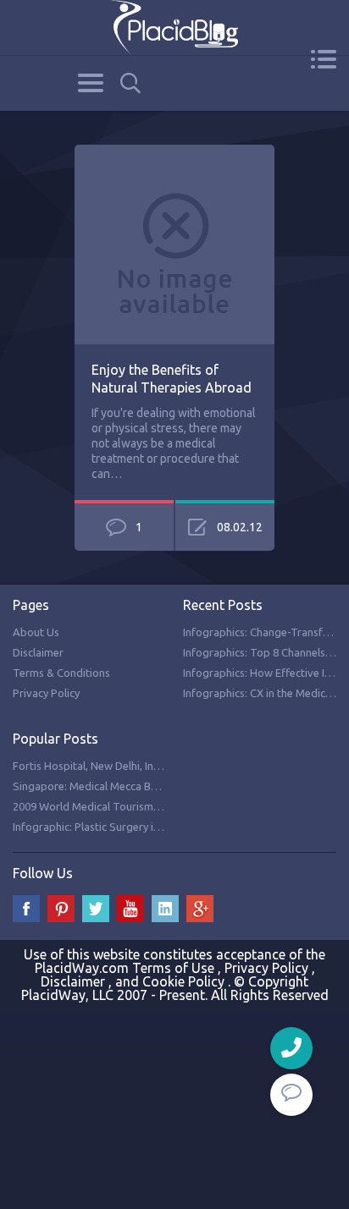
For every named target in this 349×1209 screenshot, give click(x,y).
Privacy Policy (46, 693)
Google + (199, 908)
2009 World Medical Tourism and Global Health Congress (153, 806)
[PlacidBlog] (174, 27)
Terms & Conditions (61, 673)
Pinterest (61, 908)
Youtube (130, 908)
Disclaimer (38, 652)
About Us (36, 632)
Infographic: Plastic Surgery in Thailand (109, 827)
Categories (90, 83)
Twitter (95, 908)
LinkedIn (165, 908)
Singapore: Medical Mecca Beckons (99, 786)
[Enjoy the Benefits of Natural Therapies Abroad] (174, 154)
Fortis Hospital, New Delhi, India (91, 766)
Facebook (26, 908)
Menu (323, 59)
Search (130, 83)
